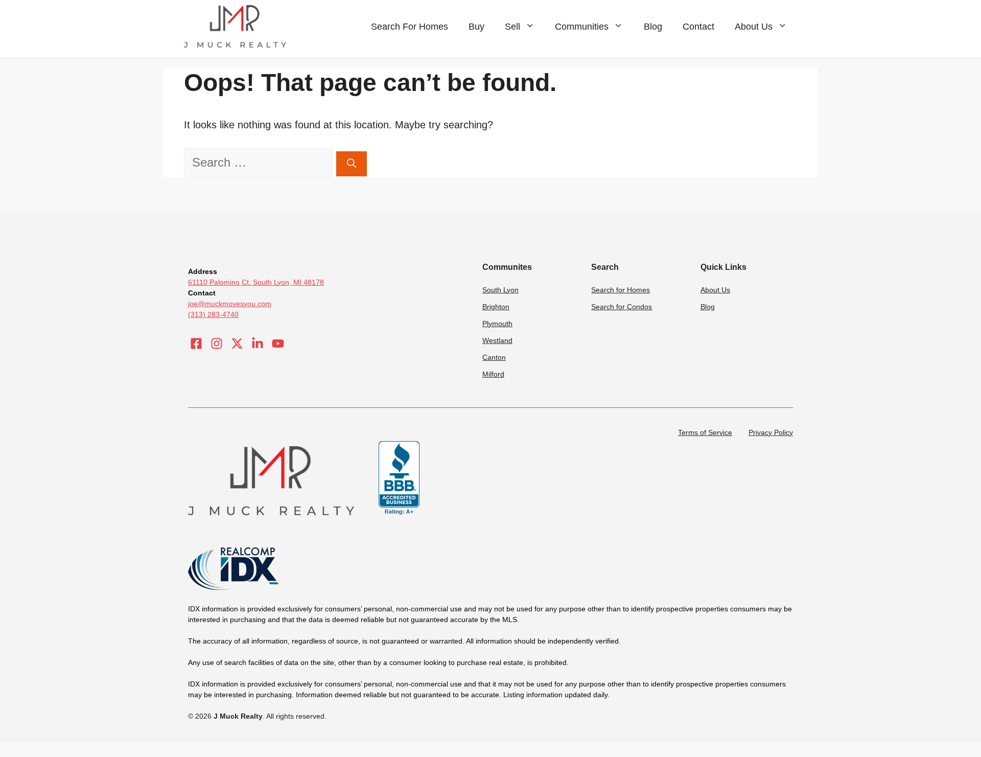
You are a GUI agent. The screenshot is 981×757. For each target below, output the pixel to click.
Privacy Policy (771, 432)
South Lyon (500, 290)
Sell (512, 26)
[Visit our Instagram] (216, 343)
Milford (493, 374)
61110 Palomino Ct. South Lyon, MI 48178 (256, 282)
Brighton (495, 307)
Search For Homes (409, 26)
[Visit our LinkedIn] (257, 343)
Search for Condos (621, 307)
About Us (754, 26)
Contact (698, 26)
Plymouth (497, 323)
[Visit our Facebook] (196, 343)
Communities (582, 26)
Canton (494, 357)
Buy (476, 26)
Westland (497, 340)
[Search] (351, 163)
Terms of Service (705, 432)
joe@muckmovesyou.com (229, 304)
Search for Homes (620, 290)
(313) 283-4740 (213, 314)
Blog (653, 26)
